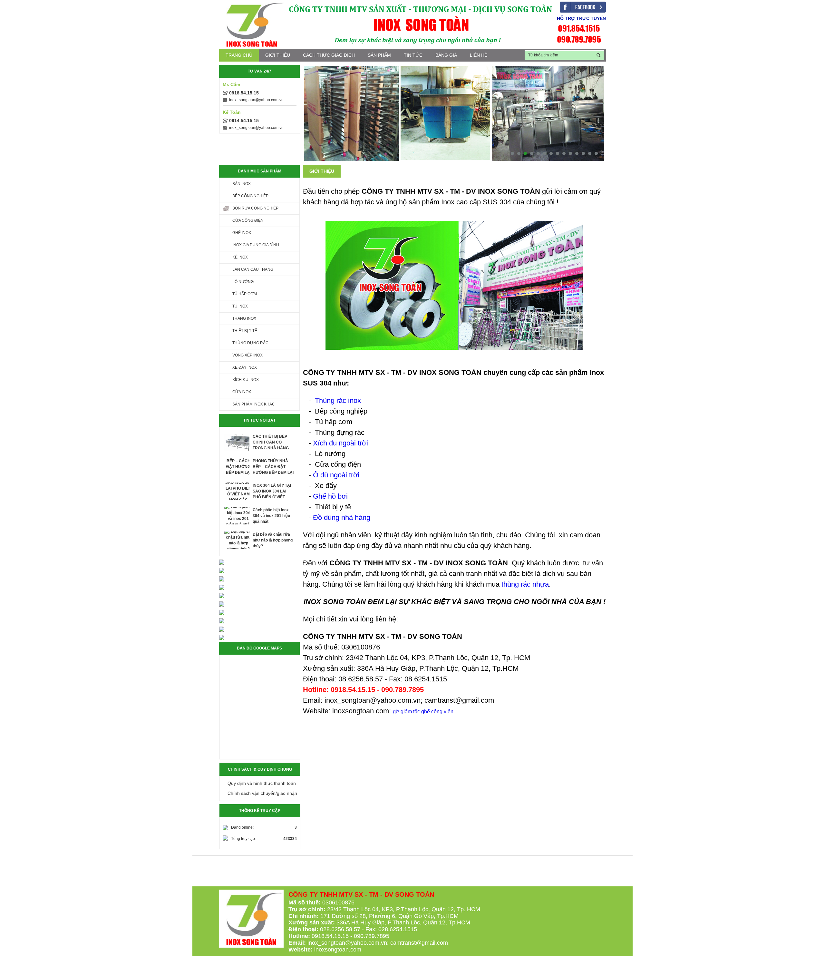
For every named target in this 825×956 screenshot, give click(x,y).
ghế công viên (437, 711)
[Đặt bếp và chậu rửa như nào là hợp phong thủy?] (238, 540)
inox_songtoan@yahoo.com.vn (256, 100)
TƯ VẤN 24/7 (259, 71)
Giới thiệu (277, 55)
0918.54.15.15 (244, 92)
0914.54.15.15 (244, 120)
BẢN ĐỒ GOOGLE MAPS (259, 648)
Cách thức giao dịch (329, 55)
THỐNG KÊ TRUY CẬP (259, 810)
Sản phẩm (379, 55)
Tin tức (413, 55)
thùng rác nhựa (525, 584)
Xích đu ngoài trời (340, 443)
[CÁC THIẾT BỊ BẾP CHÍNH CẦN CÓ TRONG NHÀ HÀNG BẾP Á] (238, 442)
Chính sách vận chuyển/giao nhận (262, 793)
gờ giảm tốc (406, 711)
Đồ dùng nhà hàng (341, 517)
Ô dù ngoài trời (336, 475)
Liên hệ (478, 55)
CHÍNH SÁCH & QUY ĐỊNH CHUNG (260, 769)
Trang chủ (239, 55)
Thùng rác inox (338, 400)
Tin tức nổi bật (259, 420)
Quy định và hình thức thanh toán (262, 783)
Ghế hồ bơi (330, 496)
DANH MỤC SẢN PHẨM (259, 171)
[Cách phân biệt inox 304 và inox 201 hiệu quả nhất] (238, 515)
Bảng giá (446, 55)
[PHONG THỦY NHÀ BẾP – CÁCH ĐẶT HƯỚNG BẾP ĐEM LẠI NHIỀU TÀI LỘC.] (238, 466)
